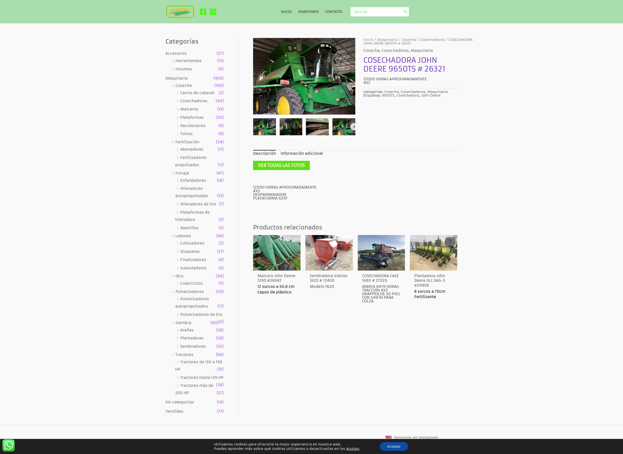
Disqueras (190, 251)
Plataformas (192, 117)
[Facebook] (203, 11)
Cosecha (183, 85)
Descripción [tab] (264, 153)
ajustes (352, 448)
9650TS (388, 95)
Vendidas (174, 411)
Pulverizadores (189, 291)
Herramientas (188, 60)
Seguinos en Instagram (416, 437)
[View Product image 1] (264, 126)
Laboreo (183, 236)
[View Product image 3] (317, 126)
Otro (179, 276)
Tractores (184, 354)
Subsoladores (193, 268)
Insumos (183, 69)
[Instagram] (213, 11)
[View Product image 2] (291, 126)
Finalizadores (193, 259)
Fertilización (187, 142)
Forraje (182, 173)
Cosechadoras (194, 101)
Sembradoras (193, 346)
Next (354, 126)
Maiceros (189, 109)
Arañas (187, 330)
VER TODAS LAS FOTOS (281, 165)
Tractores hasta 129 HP (201, 377)
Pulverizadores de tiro (201, 314)
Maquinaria (176, 78)
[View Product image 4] (343, 126)
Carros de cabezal (197, 93)
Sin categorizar (179, 402)
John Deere (430, 95)
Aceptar (394, 446)
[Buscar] (406, 11)
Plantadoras (192, 338)
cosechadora (407, 95)
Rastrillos (189, 228)
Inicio (368, 40)
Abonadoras (191, 149)
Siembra (183, 322)
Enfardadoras (193, 180)
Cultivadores (192, 243)
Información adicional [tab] (302, 153)
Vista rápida (276, 265)
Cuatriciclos (191, 283)
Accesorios (176, 53)
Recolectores (193, 125)
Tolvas (186, 133)
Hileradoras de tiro (198, 204)
